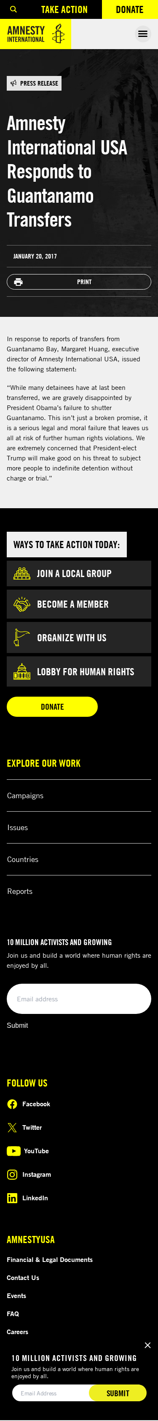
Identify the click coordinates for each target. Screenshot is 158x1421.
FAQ (13, 1313)
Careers (17, 1331)
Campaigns (25, 795)
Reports (19, 891)
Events (16, 1295)
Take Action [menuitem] (64, 9)
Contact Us (23, 1277)
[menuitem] (13, 9)
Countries (22, 859)
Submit (17, 1025)
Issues (17, 827)
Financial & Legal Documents (50, 1259)
